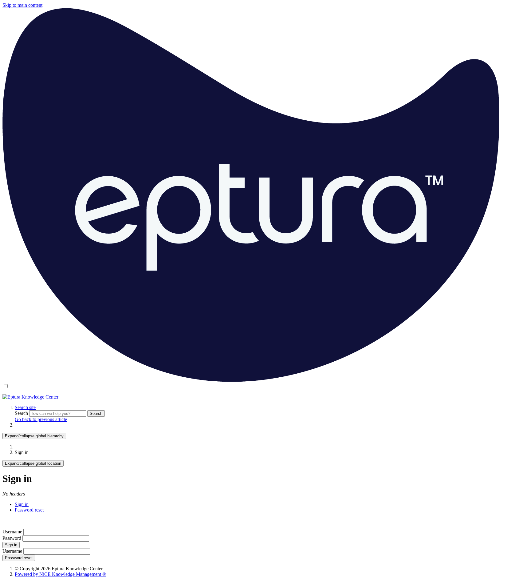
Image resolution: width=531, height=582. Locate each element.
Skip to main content (22, 5)
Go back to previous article (41, 419)
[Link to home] (30, 396)
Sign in (22, 504)
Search (22, 413)
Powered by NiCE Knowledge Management (60, 574)
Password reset (29, 509)
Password (11, 538)
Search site (25, 407)
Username (12, 531)
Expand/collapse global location (33, 463)
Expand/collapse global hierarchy (34, 436)
